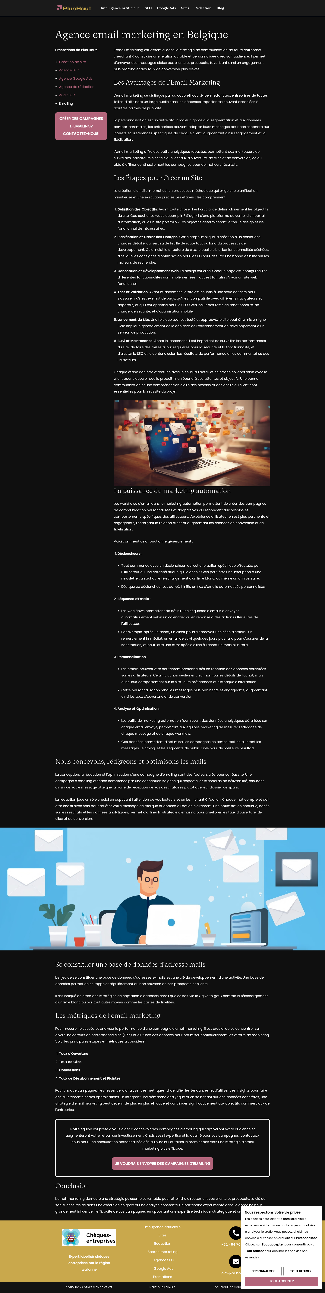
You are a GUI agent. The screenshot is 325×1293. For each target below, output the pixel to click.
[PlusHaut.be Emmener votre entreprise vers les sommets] (74, 8)
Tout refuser (300, 1271)
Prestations (162, 1276)
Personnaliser (263, 1271)
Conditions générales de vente (89, 1287)
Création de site (72, 62)
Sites (185, 8)
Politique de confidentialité (236, 1287)
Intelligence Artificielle (120, 8)
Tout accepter (281, 1281)
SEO (148, 8)
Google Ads (166, 8)
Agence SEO (69, 70)
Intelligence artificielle (162, 1227)
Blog (220, 8)
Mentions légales (163, 1287)
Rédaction (202, 8)
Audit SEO (67, 95)
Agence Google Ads (76, 78)
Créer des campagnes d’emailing (81, 126)
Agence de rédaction (76, 86)
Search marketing (163, 1251)
